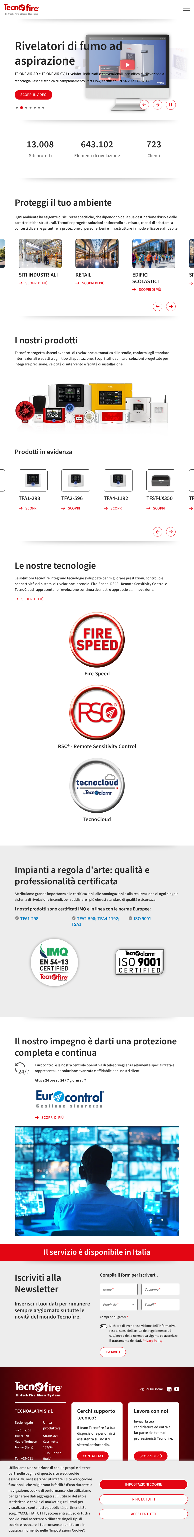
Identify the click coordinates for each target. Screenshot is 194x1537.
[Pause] (171, 104)
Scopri (31, 508)
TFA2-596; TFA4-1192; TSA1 (95, 921)
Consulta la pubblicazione (44, 84)
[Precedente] (144, 104)
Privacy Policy (153, 1340)
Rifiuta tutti (143, 1499)
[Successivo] (157, 104)
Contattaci (93, 1456)
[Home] (19, 7)
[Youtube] (176, 1389)
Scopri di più (36, 283)
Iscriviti (113, 1352)
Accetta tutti (143, 1514)
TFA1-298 (29, 918)
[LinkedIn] (169, 1389)
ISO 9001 (142, 918)
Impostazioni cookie (143, 1484)
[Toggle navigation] (186, 9)
